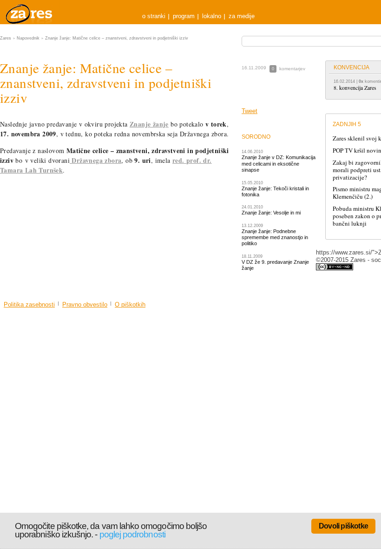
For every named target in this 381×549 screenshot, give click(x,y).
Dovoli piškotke (343, 526)
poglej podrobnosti (132, 534)
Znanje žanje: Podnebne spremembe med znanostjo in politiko (275, 237)
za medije (242, 16)
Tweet (249, 110)
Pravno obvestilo (84, 304)
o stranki (153, 16)
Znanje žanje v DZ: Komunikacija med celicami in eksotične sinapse (278, 163)
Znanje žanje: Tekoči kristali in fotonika (275, 191)
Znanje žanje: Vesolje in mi (271, 212)
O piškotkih (130, 304)
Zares (29, 12)
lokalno (211, 16)
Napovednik (28, 38)
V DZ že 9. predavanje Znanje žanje (275, 265)
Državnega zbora (95, 160)
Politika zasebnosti (29, 304)
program (184, 16)
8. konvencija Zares (355, 87)
